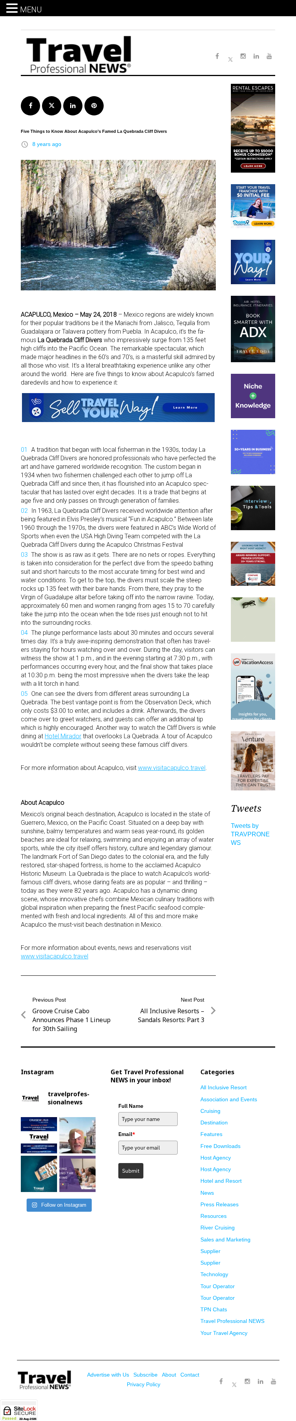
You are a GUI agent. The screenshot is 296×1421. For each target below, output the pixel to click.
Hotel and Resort (221, 1181)
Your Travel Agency (223, 1333)
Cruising (210, 1111)
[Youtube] (273, 1381)
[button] (13, 8)
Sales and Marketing (225, 1239)
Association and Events (228, 1099)
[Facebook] (221, 1381)
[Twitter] (234, 1378)
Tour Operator (217, 1286)
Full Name (130, 1105)
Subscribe (145, 1375)
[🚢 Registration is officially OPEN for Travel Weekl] (39, 1135)
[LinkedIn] (260, 1381)
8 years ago (46, 144)
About (169, 1375)
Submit (131, 1170)
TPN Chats (213, 1309)
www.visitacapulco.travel (171, 768)
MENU (31, 9)
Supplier (210, 1251)
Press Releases (219, 1204)
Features (211, 1134)
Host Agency (215, 1158)
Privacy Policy (143, 1384)
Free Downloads (220, 1146)
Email (126, 1134)
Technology (214, 1274)
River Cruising (217, 1227)
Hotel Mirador (63, 736)
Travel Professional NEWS (232, 1321)
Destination (214, 1122)
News (207, 1193)
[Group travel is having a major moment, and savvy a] (39, 1174)
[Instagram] (247, 1381)
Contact (189, 1375)
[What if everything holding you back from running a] (77, 1174)
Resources (213, 1216)
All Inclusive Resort (223, 1087)
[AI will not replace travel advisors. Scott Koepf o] (77, 1135)
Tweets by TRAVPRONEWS (250, 834)
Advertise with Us (108, 1375)
